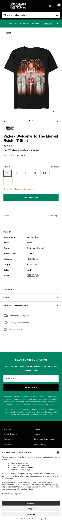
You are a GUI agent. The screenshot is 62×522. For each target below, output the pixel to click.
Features (8, 290)
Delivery (7, 444)
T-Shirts (30, 253)
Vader (8, 33)
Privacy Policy (40, 444)
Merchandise (32, 237)
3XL (8, 181)
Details (7, 232)
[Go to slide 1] (29, 120)
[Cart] (57, 6)
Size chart (54, 167)
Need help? (53, 215)
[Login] (50, 6)
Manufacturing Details (16, 305)
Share (6, 215)
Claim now (47, 23)
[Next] (57, 121)
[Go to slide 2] (32, 120)
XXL (45, 173)
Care (6, 298)
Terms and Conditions (44, 439)
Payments (8, 439)
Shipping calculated (20, 150)
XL (35, 173)
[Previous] (4, 121)
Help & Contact (10, 434)
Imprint (37, 434)
